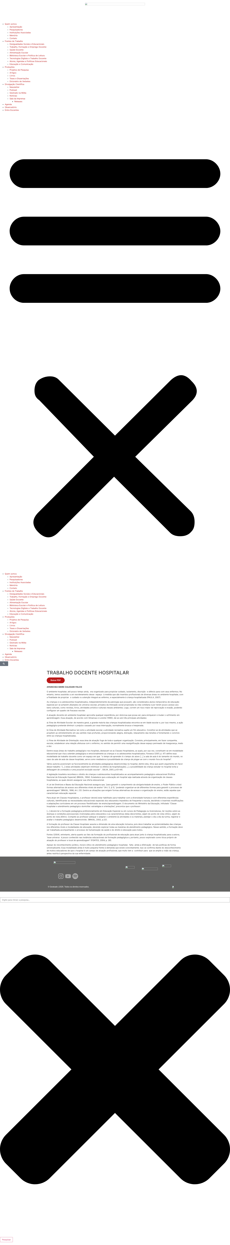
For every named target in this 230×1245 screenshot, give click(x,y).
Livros (12, 75)
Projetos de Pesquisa (19, 70)
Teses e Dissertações (19, 78)
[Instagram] (61, 876)
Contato (13, 38)
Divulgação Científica (14, 84)
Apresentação (16, 27)
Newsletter (14, 87)
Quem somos (11, 24)
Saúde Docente (16, 50)
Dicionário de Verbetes (20, 81)
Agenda (8, 104)
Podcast (13, 90)
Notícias (13, 96)
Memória (13, 35)
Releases (18, 101)
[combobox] (115, 899)
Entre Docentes (12, 110)
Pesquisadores (16, 29)
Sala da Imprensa (17, 98)
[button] (115, 341)
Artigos (13, 73)
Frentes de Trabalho (14, 41)
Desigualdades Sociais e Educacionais (27, 44)
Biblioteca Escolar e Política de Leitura (27, 55)
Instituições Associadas (20, 32)
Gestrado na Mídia (18, 93)
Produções (9, 67)
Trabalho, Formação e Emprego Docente (28, 47)
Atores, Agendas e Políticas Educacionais (28, 61)
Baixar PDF (56, 680)
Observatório (11, 107)
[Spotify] (75, 876)
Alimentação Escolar (19, 52)
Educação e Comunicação (21, 64)
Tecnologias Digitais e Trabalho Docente (28, 58)
